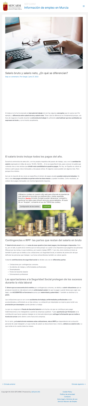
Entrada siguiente (79, 384)
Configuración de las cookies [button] (29, 206)
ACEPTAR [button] (47, 206)
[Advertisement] (44, 96)
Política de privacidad (67, 394)
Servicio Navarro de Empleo (67, 401)
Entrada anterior (8, 384)
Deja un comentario (12, 77)
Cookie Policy (67, 392)
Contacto (67, 396)
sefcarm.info (35, 392)
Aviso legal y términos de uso (67, 399)
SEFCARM (30, 4)
